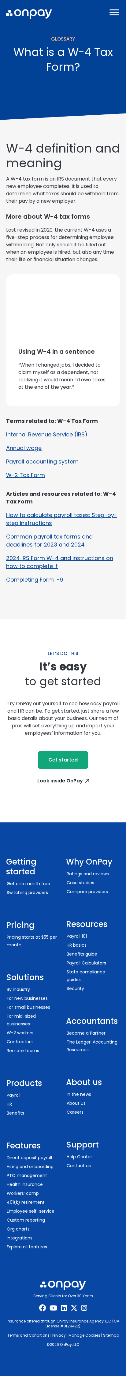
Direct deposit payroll (29, 1158)
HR (9, 1104)
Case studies (80, 883)
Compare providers (87, 892)
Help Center (79, 1157)
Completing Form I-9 (34, 579)
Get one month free (28, 884)
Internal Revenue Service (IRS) (46, 434)
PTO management (27, 1175)
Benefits (15, 1113)
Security (75, 988)
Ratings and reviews (88, 874)
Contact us (79, 1166)
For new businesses (27, 998)
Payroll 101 (77, 936)
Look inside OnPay (60, 780)
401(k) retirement (26, 1202)
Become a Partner (86, 1033)
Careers (75, 1112)
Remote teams (23, 1051)
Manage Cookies (84, 1335)
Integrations (19, 1238)
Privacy (59, 1335)
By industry (18, 989)
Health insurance (25, 1184)
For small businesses (28, 1007)
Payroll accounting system (42, 461)
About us (76, 1103)
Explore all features (27, 1247)
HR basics (77, 945)
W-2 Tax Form (25, 475)
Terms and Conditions (28, 1335)
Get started (63, 759)
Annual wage (24, 448)
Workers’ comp (23, 1193)
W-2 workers (20, 1033)
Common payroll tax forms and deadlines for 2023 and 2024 (49, 540)
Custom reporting (26, 1220)
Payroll (13, 1095)
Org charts (18, 1229)
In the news (79, 1094)
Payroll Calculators (86, 963)
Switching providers (27, 892)
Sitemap (111, 1335)
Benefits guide (82, 954)
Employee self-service (30, 1211)
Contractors (20, 1042)
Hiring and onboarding (30, 1166)
